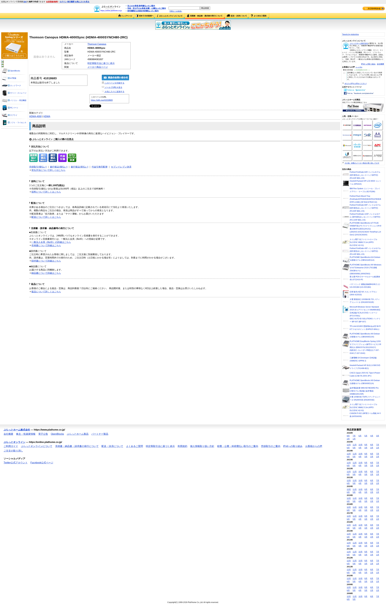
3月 (377, 436)
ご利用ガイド (144, 16)
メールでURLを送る (113, 87)
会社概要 (380, 64)
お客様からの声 (313, 446)
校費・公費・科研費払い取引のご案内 (237, 446)
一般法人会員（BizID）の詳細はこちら (51, 242)
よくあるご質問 (259, 16)
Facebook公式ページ (41, 462)
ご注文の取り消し (13, 450)
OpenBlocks (57, 434)
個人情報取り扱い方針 (202, 446)
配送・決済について (237, 16)
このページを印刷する (114, 83)
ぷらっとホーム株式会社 (359, 43)
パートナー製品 (99, 434)
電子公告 (43, 434)
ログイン (63, 2)
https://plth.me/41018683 (102, 100)
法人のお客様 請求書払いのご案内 (141, 6)
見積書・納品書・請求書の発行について (205, 16)
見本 (25, 2)
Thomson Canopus (96, 44)
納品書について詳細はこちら (46, 273)
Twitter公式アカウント (16, 462)
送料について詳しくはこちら (46, 192)
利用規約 (182, 446)
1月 (354, 439)
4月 (371, 436)
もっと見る (359, 67)
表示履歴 (70, 2)
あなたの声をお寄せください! (356, 83)
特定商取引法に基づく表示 (101, 63)
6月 (360, 436)
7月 (354, 436)
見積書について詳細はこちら (46, 245)
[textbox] (184, 8)
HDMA (46, 116)
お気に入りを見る (82, 2)
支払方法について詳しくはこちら (48, 170)
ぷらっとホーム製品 (78, 434)
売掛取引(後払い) (38, 167)
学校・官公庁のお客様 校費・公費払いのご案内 (146, 8)
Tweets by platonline (350, 34)
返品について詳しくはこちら (46, 291)
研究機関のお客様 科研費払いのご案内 (143, 11)
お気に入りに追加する (114, 91)
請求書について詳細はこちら (46, 261)
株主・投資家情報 (25, 434)
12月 (349, 445)
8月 (348, 436)
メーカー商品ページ (97, 67)
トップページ (125, 16)
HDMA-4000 (35, 116)
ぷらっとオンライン (14, 442)
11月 (355, 445)
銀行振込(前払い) (79, 167)
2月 (348, 439)
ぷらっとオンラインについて (170, 16)
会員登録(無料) (52, 2)
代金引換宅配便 (100, 167)
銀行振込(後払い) (58, 167)
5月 (365, 436)
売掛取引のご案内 (270, 446)
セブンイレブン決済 (121, 167)
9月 (365, 445)
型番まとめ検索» (175, 11)
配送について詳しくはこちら (46, 217)
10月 (360, 445)
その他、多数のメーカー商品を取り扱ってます (362, 163)
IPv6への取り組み (368, 64)
